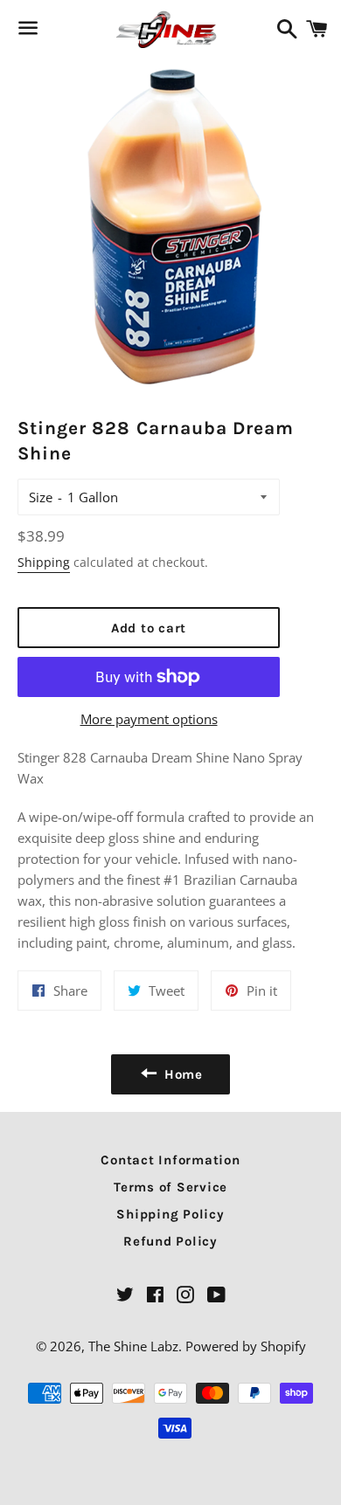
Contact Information (170, 1160)
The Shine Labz (133, 1346)
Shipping (43, 562)
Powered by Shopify (245, 1346)
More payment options (149, 719)
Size (40, 497)
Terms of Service (170, 1187)
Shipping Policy (170, 1214)
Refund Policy (170, 1241)
